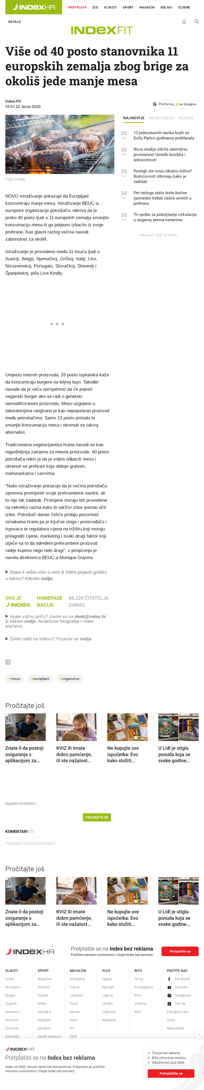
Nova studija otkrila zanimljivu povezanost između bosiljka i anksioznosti (160, 154)
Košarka (44, 1012)
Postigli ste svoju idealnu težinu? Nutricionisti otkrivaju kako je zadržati (163, 176)
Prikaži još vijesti (158, 235)
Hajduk (43, 995)
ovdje (30, 621)
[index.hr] (33, 7)
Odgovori (109, 1012)
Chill (73, 1036)
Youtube (181, 987)
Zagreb (10, 1004)
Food (74, 1004)
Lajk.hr (107, 995)
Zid (95, 7)
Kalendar (12, 1036)
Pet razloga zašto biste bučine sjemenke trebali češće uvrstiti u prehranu (162, 198)
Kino (138, 995)
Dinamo (44, 987)
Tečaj (138, 979)
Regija (10, 995)
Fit (72, 1028)
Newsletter (175, 1028)
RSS (137, 1012)
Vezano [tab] (185, 118)
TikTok (180, 1004)
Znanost (12, 1028)
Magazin (78, 971)
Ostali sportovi (49, 1036)
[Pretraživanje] (195, 23)
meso (14, 679)
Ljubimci (76, 995)
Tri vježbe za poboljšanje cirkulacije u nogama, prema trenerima (165, 217)
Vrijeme (140, 1004)
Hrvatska (12, 987)
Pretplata (77, 7)
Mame (75, 1012)
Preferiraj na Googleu (177, 104)
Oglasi (166, 7)
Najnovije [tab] (134, 118)
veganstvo (69, 679)
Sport (128, 7)
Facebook (182, 979)
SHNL (42, 1004)
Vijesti (110, 7)
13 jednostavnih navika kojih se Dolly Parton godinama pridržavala (164, 135)
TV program (143, 987)
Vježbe (107, 1004)
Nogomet (45, 979)
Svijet (9, 979)
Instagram (183, 995)
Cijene (184, 7)
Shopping (77, 979)
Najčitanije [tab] (161, 118)
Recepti (108, 987)
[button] (12, 725)
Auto (73, 1020)
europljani (40, 679)
